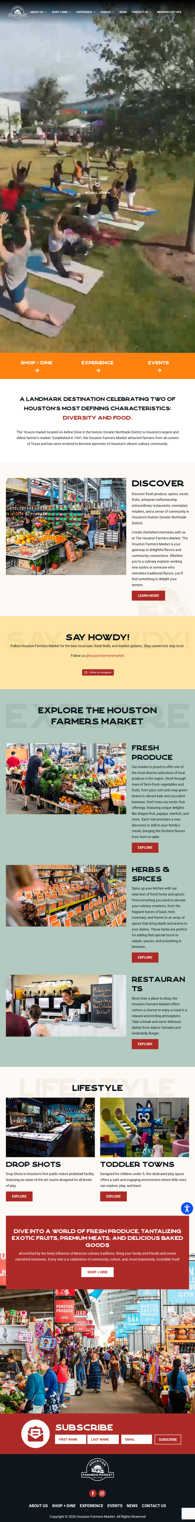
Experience (84, 12)
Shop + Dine (60, 12)
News (123, 12)
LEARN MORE (148, 596)
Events (106, 12)
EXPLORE (145, 847)
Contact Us (140, 12)
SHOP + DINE (36, 362)
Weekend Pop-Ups (169, 12)
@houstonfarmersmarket (105, 656)
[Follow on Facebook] (93, 1493)
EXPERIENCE (97, 362)
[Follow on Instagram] (102, 1493)
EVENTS (158, 362)
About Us (36, 12)
